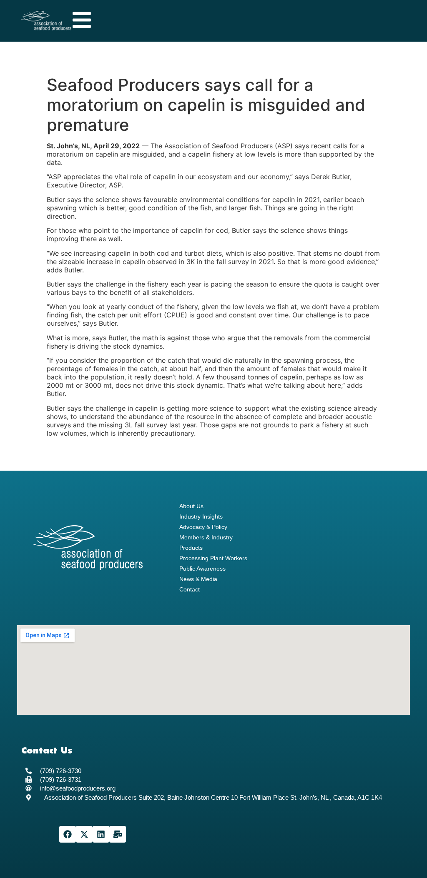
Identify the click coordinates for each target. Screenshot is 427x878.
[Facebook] (67, 834)
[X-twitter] (84, 834)
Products (191, 547)
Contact (189, 589)
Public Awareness (202, 568)
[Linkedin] (101, 834)
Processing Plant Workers (213, 558)
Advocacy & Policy (203, 527)
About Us (191, 506)
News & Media (198, 579)
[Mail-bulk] (117, 834)
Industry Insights (201, 516)
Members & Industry (206, 537)
